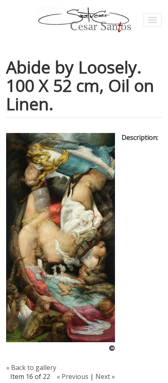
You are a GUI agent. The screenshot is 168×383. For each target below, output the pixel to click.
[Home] (83, 20)
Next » (105, 376)
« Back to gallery (31, 367)
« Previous (72, 376)
